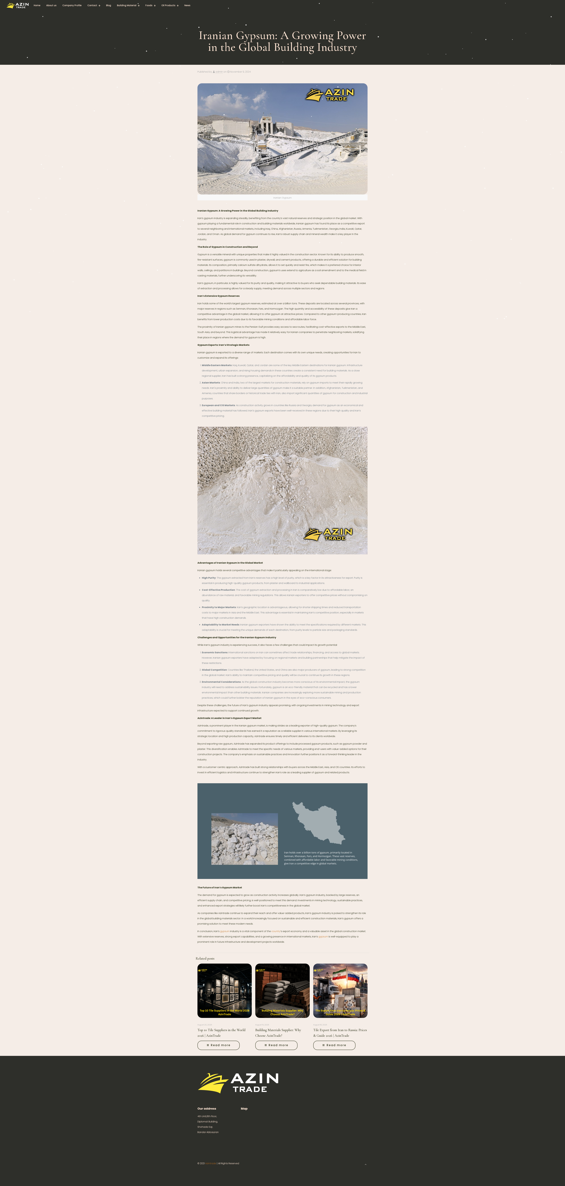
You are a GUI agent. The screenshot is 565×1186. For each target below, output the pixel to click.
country (275, 931)
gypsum (225, 931)
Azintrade (211, 1163)
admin (219, 71)
